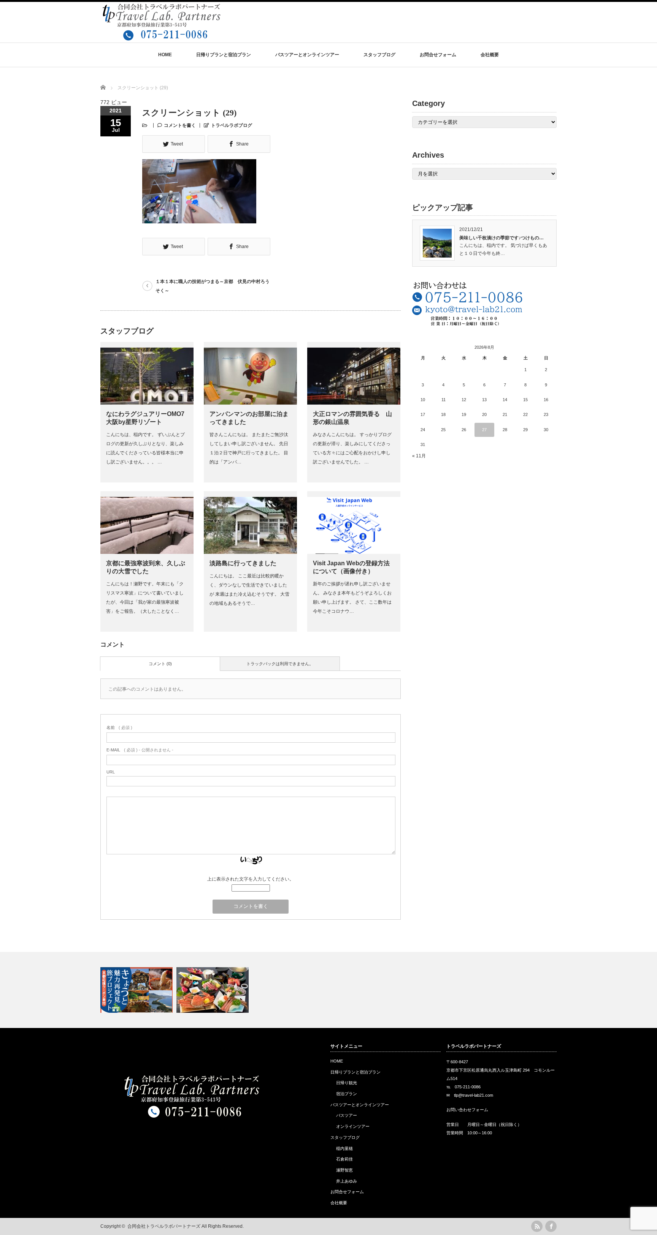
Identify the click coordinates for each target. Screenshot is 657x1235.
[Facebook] (551, 1226)
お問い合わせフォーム (467, 1109)
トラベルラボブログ (231, 125)
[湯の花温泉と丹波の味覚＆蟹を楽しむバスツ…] (213, 990)
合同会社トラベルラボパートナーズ (163, 1226)
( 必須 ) (119, 727)
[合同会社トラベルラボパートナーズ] (161, 37)
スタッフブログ (379, 54)
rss (537, 1226)
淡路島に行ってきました (242, 563)
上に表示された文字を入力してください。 (250, 879)
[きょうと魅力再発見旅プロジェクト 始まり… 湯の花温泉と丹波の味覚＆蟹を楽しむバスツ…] (328, 990)
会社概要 (490, 54)
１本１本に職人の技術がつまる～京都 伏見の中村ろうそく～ (213, 286)
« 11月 (419, 456)
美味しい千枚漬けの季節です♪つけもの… (501, 237)
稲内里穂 (344, 1148)
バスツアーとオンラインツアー (307, 54)
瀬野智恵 (344, 1170)
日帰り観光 (346, 1082)
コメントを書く (180, 125)
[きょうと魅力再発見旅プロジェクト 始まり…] (137, 990)
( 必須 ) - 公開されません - (139, 750)
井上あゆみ (346, 1181)
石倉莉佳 (344, 1159)
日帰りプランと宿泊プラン (223, 54)
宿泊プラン (346, 1093)
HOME (165, 54)
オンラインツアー (353, 1126)
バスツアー (346, 1115)
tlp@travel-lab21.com (473, 1095)
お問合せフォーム (438, 54)
